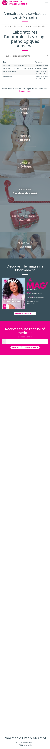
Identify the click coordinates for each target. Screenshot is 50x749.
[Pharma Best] (5, 3)
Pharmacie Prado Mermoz (18, 2)
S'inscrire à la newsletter (24, 347)
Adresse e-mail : (25, 337)
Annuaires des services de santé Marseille (25, 15)
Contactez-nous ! (25, 91)
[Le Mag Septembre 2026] (25, 293)
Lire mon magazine (24, 313)
